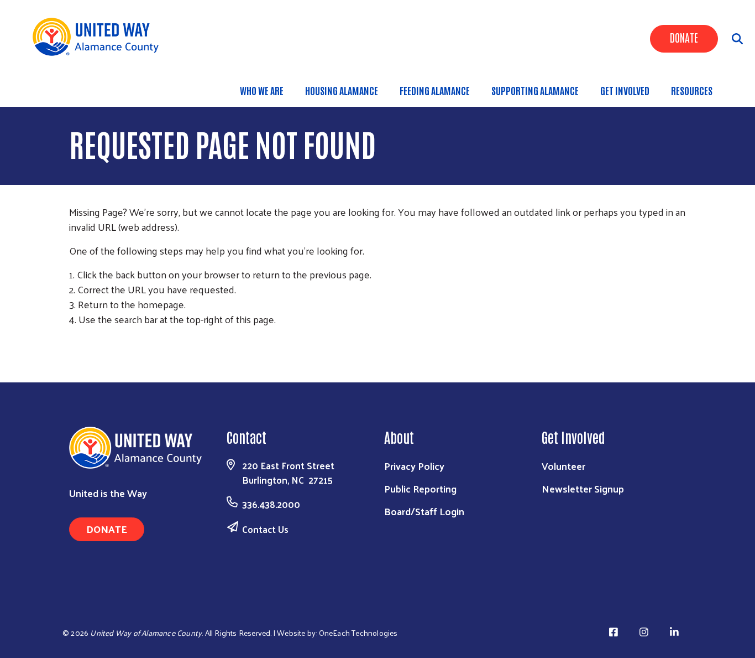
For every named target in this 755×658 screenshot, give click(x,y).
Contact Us (265, 529)
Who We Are (262, 90)
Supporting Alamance (535, 90)
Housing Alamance (341, 90)
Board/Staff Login (424, 511)
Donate (684, 37)
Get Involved (624, 90)
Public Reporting (420, 488)
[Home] (99, 37)
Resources (691, 90)
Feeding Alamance (435, 90)
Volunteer (563, 465)
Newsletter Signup (583, 488)
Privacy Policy (414, 465)
